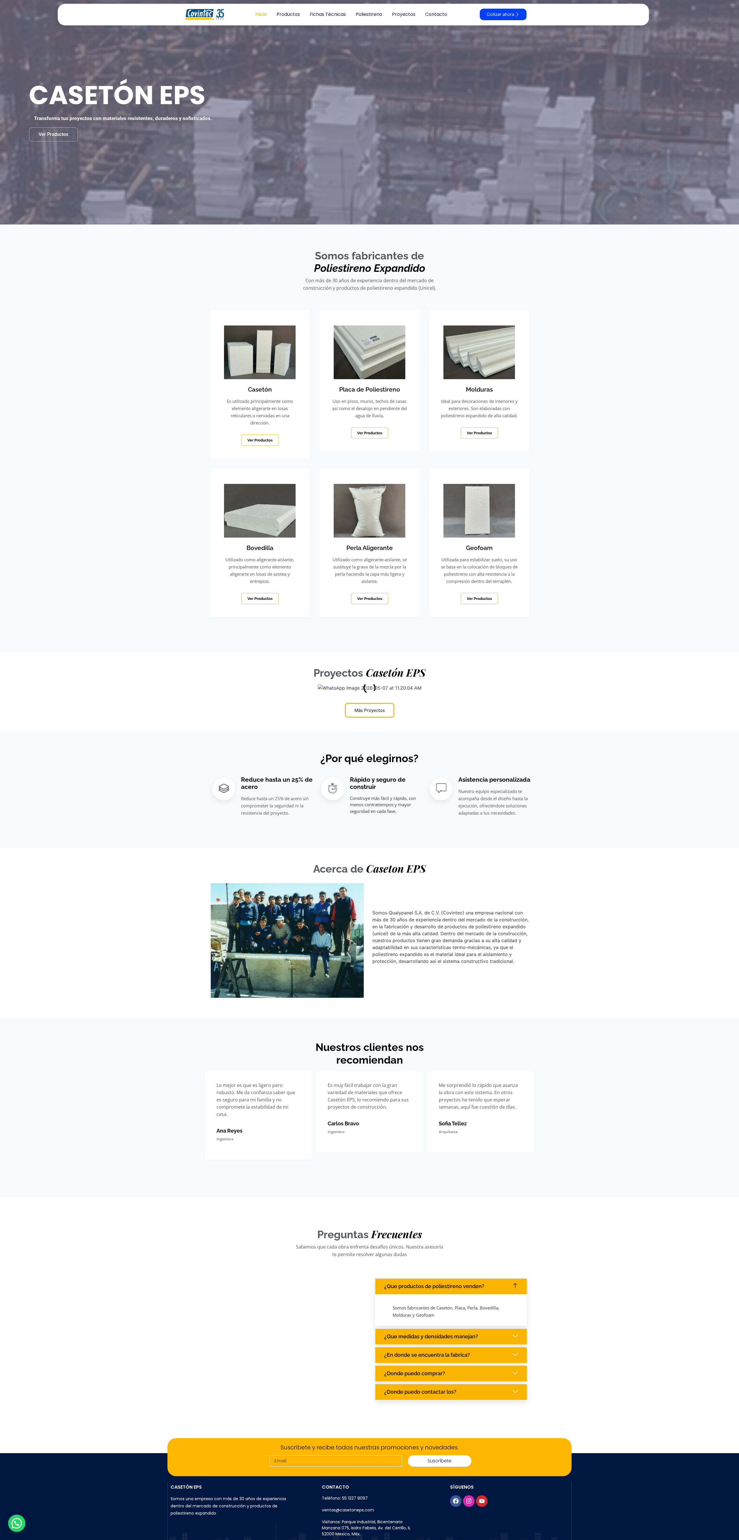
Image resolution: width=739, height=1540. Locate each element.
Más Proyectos (369, 710)
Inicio (261, 14)
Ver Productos (53, 134)
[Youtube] (482, 1501)
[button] (451, 1286)
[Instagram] (469, 1501)
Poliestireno (369, 14)
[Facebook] (456, 1501)
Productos (288, 14)
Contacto (436, 14)
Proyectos (403, 14)
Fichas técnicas (328, 14)
